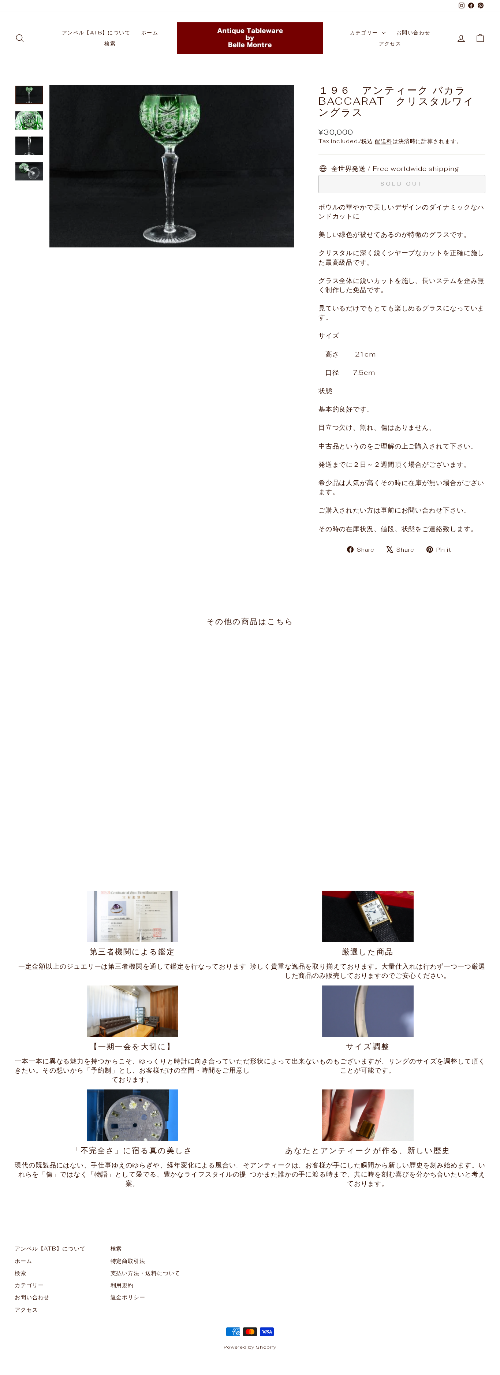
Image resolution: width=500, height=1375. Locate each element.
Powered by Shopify (250, 1347)
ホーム (149, 32)
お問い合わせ (413, 32)
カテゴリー (365, 32)
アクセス (390, 43)
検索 (110, 43)
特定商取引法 (128, 1260)
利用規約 (122, 1285)
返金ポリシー (128, 1297)
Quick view (70, 803)
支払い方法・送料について (145, 1273)
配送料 (383, 141)
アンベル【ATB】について (96, 32)
